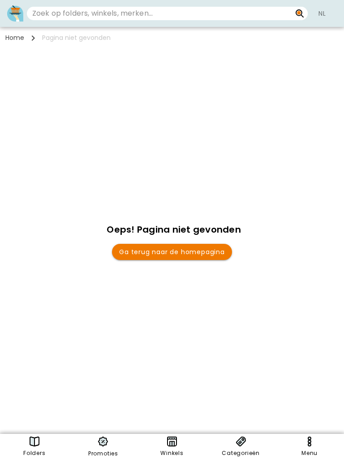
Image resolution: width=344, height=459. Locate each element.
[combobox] (159, 13)
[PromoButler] (15, 13)
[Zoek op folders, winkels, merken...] (300, 13)
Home (14, 37)
